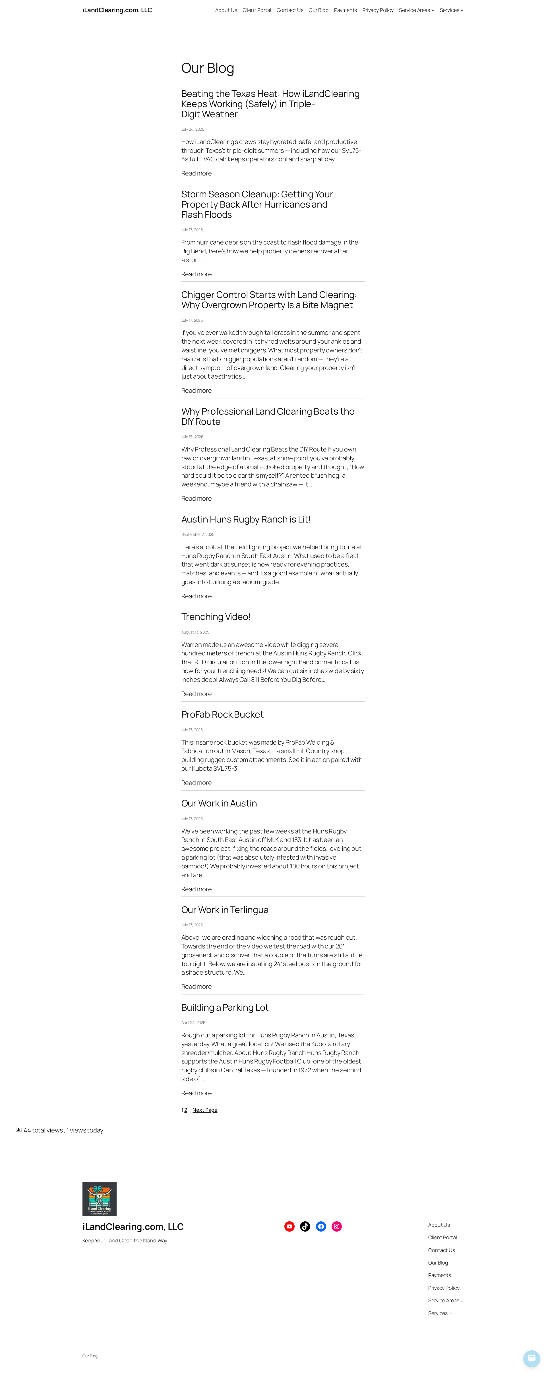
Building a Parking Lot (225, 1007)
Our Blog (319, 10)
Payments (345, 10)
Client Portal (257, 10)
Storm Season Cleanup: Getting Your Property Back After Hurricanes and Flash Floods (257, 204)
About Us (226, 10)
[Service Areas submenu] (433, 10)
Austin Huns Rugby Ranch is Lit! (246, 519)
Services (449, 10)
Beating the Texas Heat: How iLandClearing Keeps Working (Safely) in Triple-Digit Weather (270, 103)
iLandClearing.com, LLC (117, 10)
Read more (196, 173)
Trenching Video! (216, 616)
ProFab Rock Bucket (222, 714)
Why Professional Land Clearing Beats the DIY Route (268, 416)
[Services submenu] (462, 10)
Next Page (205, 1109)
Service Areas (414, 10)
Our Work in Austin (219, 803)
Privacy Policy (378, 10)
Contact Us (290, 10)
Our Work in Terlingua (225, 909)
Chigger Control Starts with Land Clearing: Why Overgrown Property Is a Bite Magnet (269, 299)
